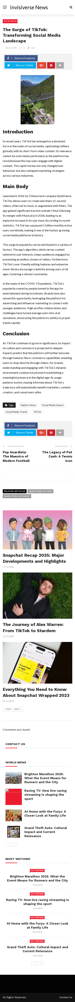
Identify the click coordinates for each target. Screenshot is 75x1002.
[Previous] (8, 844)
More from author (40, 491)
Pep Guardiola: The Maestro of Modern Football (16, 456)
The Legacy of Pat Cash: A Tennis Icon (57, 456)
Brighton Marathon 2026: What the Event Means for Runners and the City (45, 778)
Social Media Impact (53, 405)
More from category (17, 496)
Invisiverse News (29, 7)
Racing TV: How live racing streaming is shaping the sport (45, 794)
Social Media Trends (16, 411)
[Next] (14, 844)
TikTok (37, 411)
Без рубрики (37, 870)
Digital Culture (28, 405)
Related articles (14, 491)
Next (17, 709)
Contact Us (65, 997)
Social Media (10, 21)
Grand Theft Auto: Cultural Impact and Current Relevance (45, 832)
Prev (8, 709)
